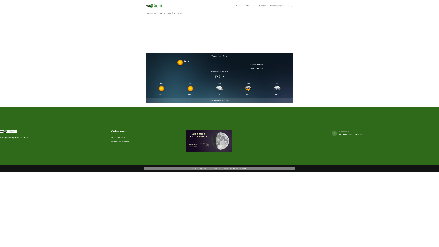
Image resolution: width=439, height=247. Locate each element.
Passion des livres (118, 137)
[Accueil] (154, 6)
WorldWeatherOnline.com (219, 101)
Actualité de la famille (120, 141)
